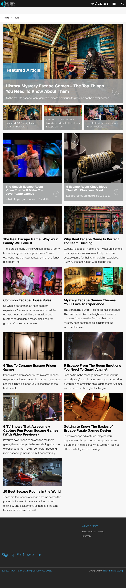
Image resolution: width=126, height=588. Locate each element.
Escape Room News (93, 531)
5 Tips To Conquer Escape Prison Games (29, 367)
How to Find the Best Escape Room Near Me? (102, 125)
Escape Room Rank (12, 570)
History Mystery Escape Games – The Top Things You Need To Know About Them (55, 88)
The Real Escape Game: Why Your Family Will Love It (30, 241)
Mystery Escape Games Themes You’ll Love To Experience (90, 302)
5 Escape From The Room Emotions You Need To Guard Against (92, 367)
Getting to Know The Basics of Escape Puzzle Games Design (88, 428)
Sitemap (86, 536)
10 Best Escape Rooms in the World (32, 491)
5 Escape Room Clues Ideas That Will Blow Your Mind (86, 188)
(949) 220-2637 (100, 4)
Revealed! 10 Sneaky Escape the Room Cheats (21, 125)
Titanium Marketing (113, 570)
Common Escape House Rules (27, 300)
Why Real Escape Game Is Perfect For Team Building (91, 241)
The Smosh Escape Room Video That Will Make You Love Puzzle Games (24, 190)
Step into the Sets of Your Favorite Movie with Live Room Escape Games (63, 123)
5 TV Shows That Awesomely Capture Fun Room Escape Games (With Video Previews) (30, 430)
